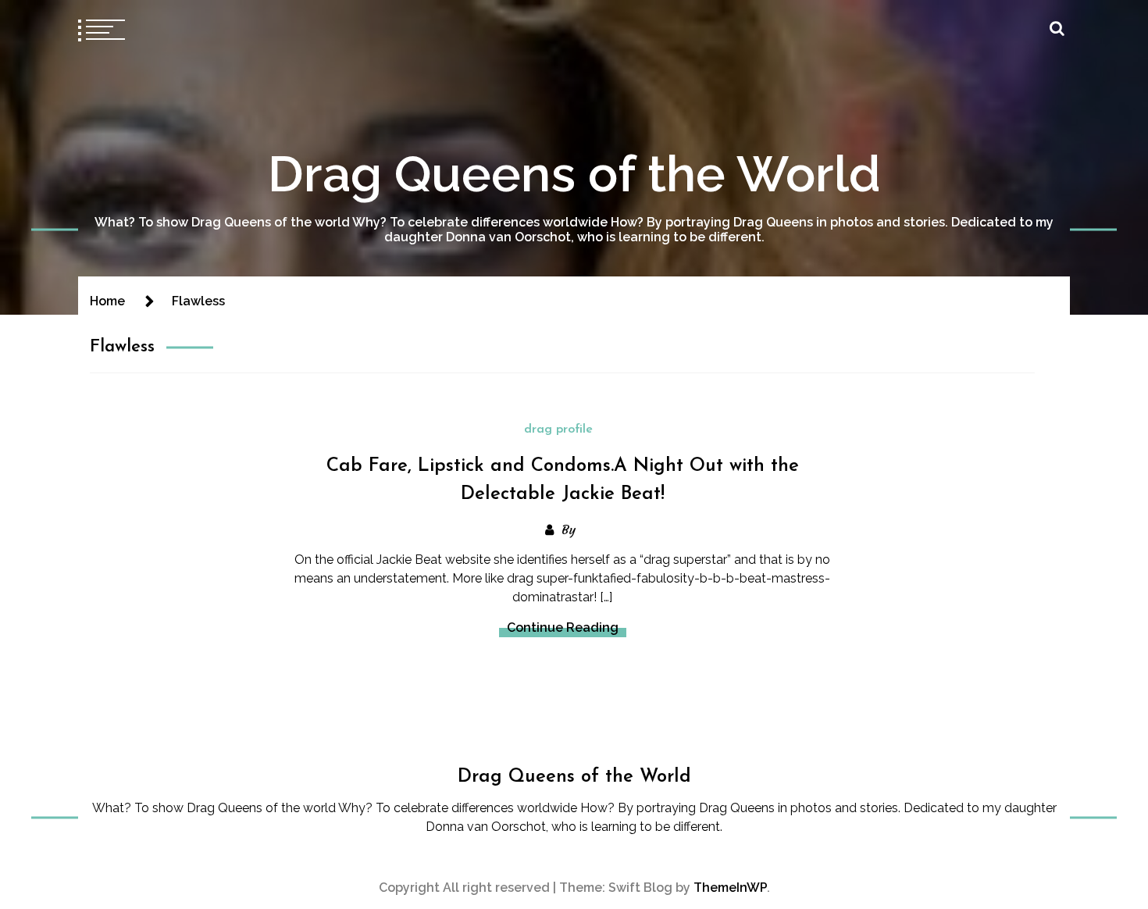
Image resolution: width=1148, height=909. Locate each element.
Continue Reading (563, 627)
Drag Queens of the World (574, 173)
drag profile (558, 429)
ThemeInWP (730, 887)
